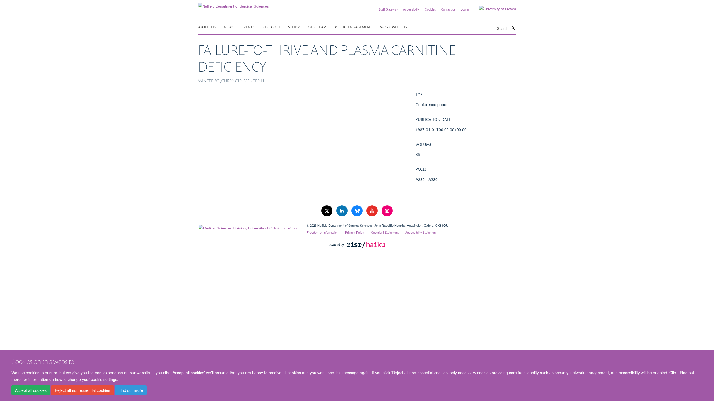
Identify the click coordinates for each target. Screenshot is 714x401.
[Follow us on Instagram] (387, 211)
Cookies (430, 9)
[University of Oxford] (493, 9)
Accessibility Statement (420, 232)
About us (207, 26)
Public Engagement (353, 26)
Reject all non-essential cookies (82, 390)
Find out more (130, 390)
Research (271, 26)
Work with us (393, 26)
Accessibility (411, 9)
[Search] (513, 28)
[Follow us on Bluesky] (357, 211)
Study (294, 26)
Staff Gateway (388, 9)
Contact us (448, 9)
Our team (317, 26)
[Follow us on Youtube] (372, 211)
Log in (465, 9)
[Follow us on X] (327, 211)
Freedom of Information (322, 232)
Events (248, 26)
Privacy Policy (354, 232)
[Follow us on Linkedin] (342, 211)
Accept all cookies (31, 390)
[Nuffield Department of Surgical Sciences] (233, 4)
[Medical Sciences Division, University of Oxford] (248, 226)
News (228, 26)
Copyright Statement (385, 232)
